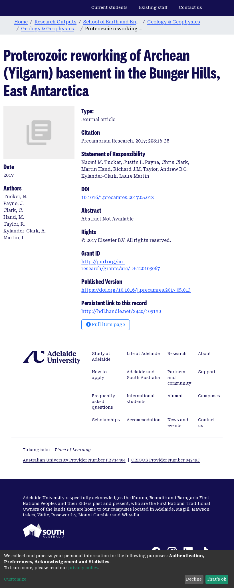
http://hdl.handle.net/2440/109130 (121, 311)
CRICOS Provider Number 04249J (165, 460)
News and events (178, 423)
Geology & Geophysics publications (49, 28)
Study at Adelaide (101, 356)
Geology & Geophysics (173, 22)
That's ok (216, 579)
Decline (194, 579)
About (204, 353)
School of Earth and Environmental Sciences (111, 22)
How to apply (99, 375)
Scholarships (106, 420)
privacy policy (83, 567)
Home (21, 22)
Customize (15, 579)
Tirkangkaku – (57, 449)
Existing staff (153, 7)
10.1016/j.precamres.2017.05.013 (117, 197)
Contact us (190, 7)
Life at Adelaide (143, 353)
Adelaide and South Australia (143, 375)
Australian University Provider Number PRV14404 (74, 460)
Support (206, 372)
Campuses (209, 396)
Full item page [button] (108, 324)
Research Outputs (55, 22)
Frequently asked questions (103, 402)
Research (177, 353)
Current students (109, 7)
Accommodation (144, 420)
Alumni (175, 396)
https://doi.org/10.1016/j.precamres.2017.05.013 (136, 290)
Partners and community (179, 378)
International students (141, 399)
